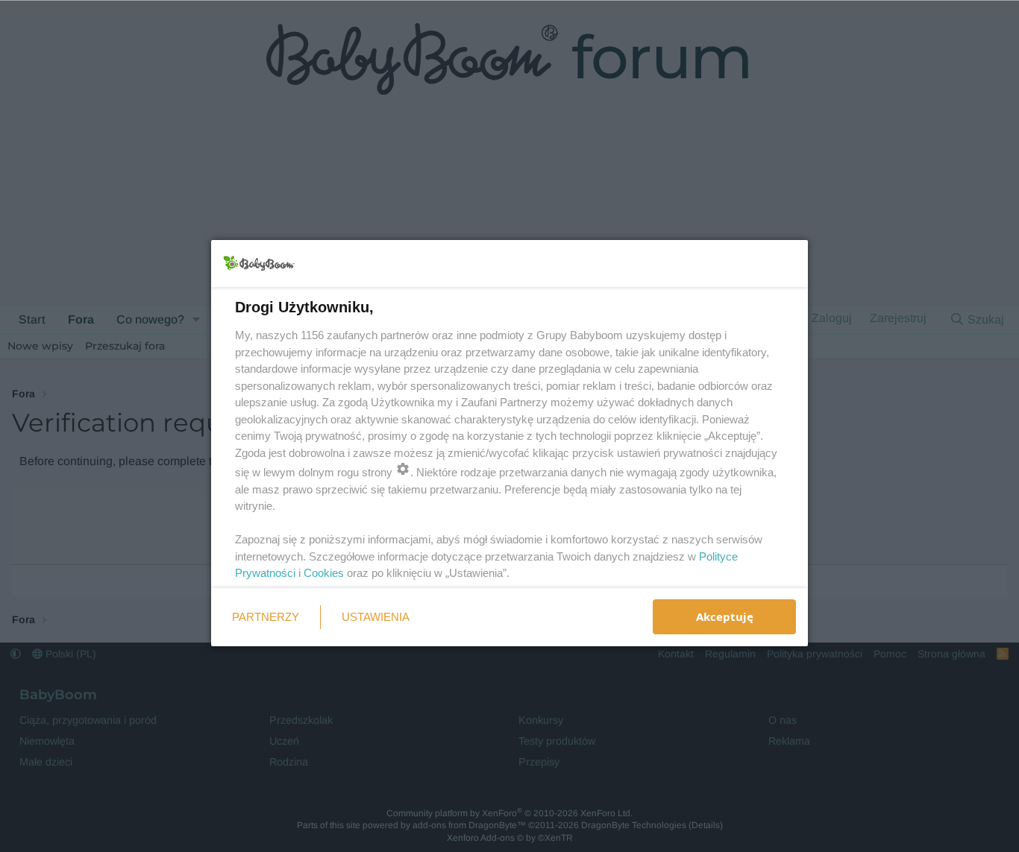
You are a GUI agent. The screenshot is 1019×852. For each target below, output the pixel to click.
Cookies (324, 573)
